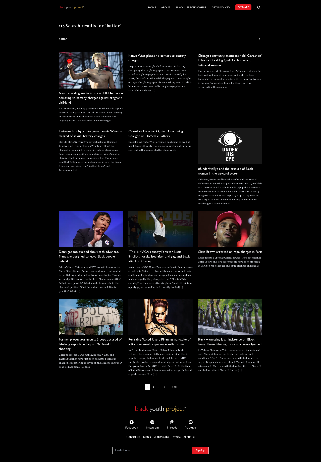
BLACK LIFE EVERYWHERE (191, 8)
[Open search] (258, 7)
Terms (147, 437)
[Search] (259, 39)
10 (164, 387)
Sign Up (200, 450)
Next (174, 387)
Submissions (161, 437)
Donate (176, 437)
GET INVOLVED (221, 8)
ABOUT (165, 8)
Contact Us (133, 437)
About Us (189, 437)
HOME (152, 8)
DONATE (243, 7)
